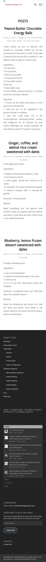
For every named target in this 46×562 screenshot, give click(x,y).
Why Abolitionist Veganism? (15, 373)
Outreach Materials (12, 389)
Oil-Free (27, 38)
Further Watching (11, 377)
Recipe (14, 41)
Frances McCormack (32, 41)
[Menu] (39, 4)
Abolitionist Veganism (10, 369)
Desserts (34, 156)
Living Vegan (7, 349)
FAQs (5, 393)
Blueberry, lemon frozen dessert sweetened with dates (23, 245)
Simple (19, 41)
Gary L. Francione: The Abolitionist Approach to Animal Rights (22, 411)
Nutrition (9, 353)
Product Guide (10, 361)
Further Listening (11, 381)
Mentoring (6, 396)
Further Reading (11, 385)
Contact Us (7, 544)
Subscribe (10, 530)
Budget (21, 38)
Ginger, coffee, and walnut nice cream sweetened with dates (23, 147)
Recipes (8, 357)
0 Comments (18, 156)
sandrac (25, 160)
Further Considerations (13, 365)
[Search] (34, 4)
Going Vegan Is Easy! (10, 345)
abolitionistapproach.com (25, 506)
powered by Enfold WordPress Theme (25, 559)
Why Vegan (6, 341)
